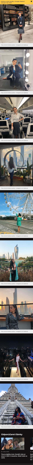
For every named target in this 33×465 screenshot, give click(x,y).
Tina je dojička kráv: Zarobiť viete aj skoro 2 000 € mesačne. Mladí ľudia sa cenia (14, 456)
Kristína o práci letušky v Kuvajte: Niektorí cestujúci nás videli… (13, 2)
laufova (26, 45)
